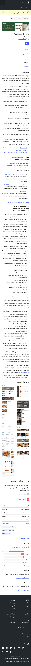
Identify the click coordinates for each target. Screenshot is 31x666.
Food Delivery (5, 527)
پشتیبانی (25, 66)
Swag (12, 622)
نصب (26, 58)
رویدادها (12, 617)
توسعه (26, 62)
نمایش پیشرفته (25, 538)
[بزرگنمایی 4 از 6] (12, 387)
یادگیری (27, 614)
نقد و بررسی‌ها (24, 54)
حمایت (12, 620)
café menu (13, 527)
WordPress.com (23, 628)
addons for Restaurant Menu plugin (18, 202)
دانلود (27, 43)
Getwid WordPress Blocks (21, 377)
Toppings (6, 184)
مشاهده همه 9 (5, 523)
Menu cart (5, 193)
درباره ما (26, 600)
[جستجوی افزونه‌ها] (11, 18)
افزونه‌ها (12, 606)
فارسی (23, 644)
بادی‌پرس (26, 636)
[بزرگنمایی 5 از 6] (12, 416)
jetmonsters (22, 39)
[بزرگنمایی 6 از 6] (12, 451)
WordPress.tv (24, 622)
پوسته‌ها (12, 603)
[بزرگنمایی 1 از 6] (27, 387)
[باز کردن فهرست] (2, 2)
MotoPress (22, 499)
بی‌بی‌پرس (25, 633)
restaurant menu (6, 533)
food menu (11, 530)
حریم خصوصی (25, 608)
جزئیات (26, 49)
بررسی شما (26, 566)
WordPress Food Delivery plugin (13, 174)
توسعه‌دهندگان (25, 620)
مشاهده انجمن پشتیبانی (22, 578)
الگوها (13, 608)
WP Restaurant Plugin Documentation (15, 153)
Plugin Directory (25, 7)
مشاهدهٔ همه (5, 566)
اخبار (28, 603)
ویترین (13, 600)
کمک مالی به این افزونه (22, 590)
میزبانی (27, 606)
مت (27, 631)
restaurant (4, 530)
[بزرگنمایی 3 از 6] (27, 428)
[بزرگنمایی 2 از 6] (27, 401)
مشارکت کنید (11, 614)
